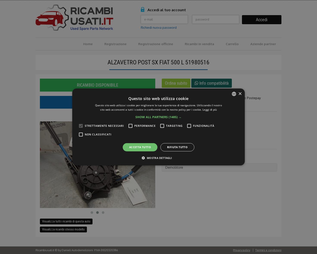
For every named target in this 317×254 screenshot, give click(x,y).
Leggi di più (209, 109)
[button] (158, 117)
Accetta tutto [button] (140, 147)
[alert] (158, 127)
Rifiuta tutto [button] (177, 147)
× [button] (240, 93)
